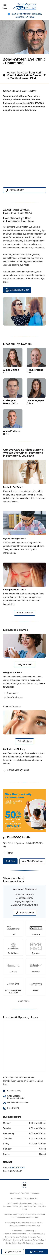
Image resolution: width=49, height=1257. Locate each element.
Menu (5, 9)
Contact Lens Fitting (13, 749)
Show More (23, 1001)
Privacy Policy (35, 1237)
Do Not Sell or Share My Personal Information (24, 1243)
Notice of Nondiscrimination (15, 1234)
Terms (10, 853)
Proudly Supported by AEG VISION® (25, 1226)
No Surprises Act (36, 1234)
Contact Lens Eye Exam (18, 770)
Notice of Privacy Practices (16, 1237)
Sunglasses (12, 693)
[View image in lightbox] (24, 325)
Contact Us (17, 1231)
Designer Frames (11, 672)
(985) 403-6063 (17, 1168)
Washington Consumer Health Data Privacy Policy (23, 1240)
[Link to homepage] (24, 7)
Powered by (23, 1222)
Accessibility (29, 1231)
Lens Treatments (14, 697)
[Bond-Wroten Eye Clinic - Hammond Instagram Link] (24, 1185)
